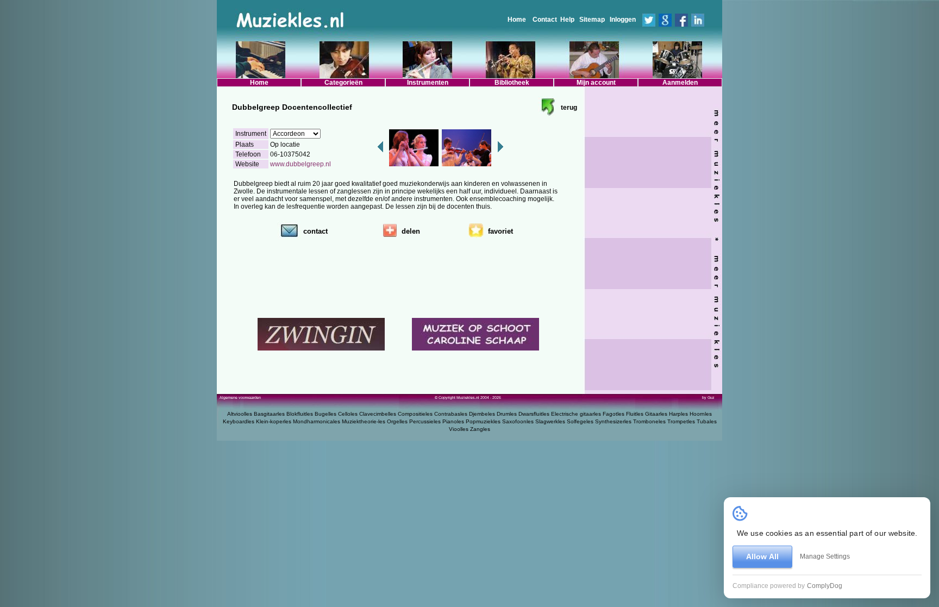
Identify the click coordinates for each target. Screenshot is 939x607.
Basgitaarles (269, 414)
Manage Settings (825, 556)
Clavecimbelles (377, 414)
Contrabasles (450, 414)
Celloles (348, 414)
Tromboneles (649, 421)
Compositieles (415, 414)
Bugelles (325, 414)
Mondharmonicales (316, 421)
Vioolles (458, 429)
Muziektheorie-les (363, 421)
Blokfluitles (299, 414)
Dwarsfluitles (533, 414)
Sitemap (592, 19)
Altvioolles (239, 414)
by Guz (708, 397)
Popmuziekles (483, 421)
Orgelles (397, 421)
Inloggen (623, 19)
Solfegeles (580, 421)
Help (567, 19)
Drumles (507, 414)
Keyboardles (238, 421)
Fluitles (634, 414)
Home (517, 19)
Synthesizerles (613, 421)
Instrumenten (427, 82)
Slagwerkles (550, 421)
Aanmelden (680, 82)
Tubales (707, 421)
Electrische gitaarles (576, 414)
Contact (545, 19)
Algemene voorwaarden (240, 397)
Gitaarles (656, 414)
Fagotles (613, 414)
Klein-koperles (273, 421)
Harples (678, 414)
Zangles (480, 429)
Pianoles (453, 421)
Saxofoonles (518, 421)
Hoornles (701, 414)
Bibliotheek (511, 82)
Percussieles (425, 421)
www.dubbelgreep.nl (300, 164)
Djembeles (482, 414)
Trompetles (681, 421)
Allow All (762, 556)
